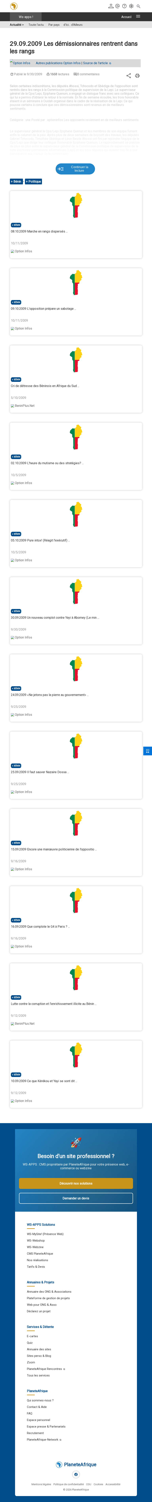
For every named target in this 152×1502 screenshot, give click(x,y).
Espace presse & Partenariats (46, 1426)
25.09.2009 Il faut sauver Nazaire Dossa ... (40, 772)
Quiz (30, 1343)
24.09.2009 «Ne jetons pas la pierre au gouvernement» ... (50, 695)
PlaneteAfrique (80, 1464)
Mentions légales (41, 1484)
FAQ (29, 1413)
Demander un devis (76, 1198)
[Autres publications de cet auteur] (22, 63)
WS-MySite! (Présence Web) (45, 1234)
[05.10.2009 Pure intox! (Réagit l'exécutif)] (76, 514)
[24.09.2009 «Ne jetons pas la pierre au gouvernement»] (76, 668)
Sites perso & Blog (39, 1356)
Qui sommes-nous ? (40, 1400)
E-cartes (32, 1336)
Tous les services (38, 1375)
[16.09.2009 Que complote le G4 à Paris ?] (76, 900)
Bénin (17, 181)
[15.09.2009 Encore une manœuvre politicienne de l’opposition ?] (76, 823)
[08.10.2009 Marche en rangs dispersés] (76, 205)
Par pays (54, 25)
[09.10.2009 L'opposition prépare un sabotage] (76, 282)
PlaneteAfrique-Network (42, 1439)
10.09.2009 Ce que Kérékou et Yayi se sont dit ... (44, 1081)
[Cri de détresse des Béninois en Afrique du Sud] (76, 359)
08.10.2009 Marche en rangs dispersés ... (39, 231)
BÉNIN (17, 225)
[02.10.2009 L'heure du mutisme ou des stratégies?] (76, 437)
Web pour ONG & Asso (42, 1305)
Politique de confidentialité (68, 1484)
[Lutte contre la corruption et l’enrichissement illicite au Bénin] (76, 977)
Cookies (98, 1484)
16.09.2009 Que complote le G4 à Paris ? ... (40, 926)
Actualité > (17, 25)
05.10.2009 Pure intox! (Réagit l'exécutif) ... (40, 540)
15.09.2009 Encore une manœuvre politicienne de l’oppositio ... (54, 849)
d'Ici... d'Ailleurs (73, 25)
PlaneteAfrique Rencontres (44, 1369)
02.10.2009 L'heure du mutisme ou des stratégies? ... (47, 463)
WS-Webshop (36, 1240)
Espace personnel (38, 1420)
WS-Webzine (35, 1247)
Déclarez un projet (38, 1311)
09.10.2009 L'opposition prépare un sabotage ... (43, 309)
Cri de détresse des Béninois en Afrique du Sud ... (45, 386)
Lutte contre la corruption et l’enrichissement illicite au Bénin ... (54, 1004)
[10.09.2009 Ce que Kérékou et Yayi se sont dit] (76, 1055)
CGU (88, 1484)
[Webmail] (118, 6)
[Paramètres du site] (132, 6)
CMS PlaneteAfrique (40, 1253)
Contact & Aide (37, 1407)
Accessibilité (112, 1484)
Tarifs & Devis (36, 1267)
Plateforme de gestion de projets (48, 1298)
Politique (34, 181)
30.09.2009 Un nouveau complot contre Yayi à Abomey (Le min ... (55, 617)
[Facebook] (76, 1474)
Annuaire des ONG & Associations (49, 1291)
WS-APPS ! (26, 17)
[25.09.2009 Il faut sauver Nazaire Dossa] (76, 746)
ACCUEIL (126, 17)
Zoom (31, 1362)
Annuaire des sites (39, 1349)
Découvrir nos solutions (76, 1183)
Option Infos (58, 63)
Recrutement (35, 1433)
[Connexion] (111, 6)
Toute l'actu (36, 25)
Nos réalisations (37, 1260)
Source (95, 63)
